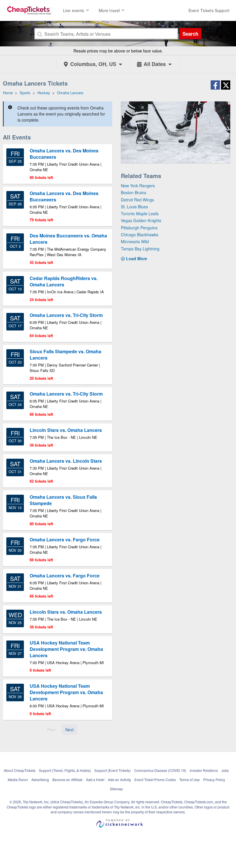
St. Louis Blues (134, 206)
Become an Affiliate (67, 779)
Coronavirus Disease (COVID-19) (160, 770)
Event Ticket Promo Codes (155, 779)
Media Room (18, 779)
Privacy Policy (214, 779)
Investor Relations (204, 770)
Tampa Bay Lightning (140, 249)
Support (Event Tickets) (112, 770)
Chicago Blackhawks (139, 234)
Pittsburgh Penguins (139, 227)
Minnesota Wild (135, 241)
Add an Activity (119, 779)
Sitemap (116, 788)
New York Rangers (138, 185)
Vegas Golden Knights (141, 220)
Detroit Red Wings (137, 200)
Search (190, 33)
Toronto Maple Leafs (140, 213)
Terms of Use (189, 779)
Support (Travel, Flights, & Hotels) (65, 770)
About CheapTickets (19, 770)
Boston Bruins (133, 192)
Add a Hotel (95, 779)
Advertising (40, 779)
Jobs (225, 770)
